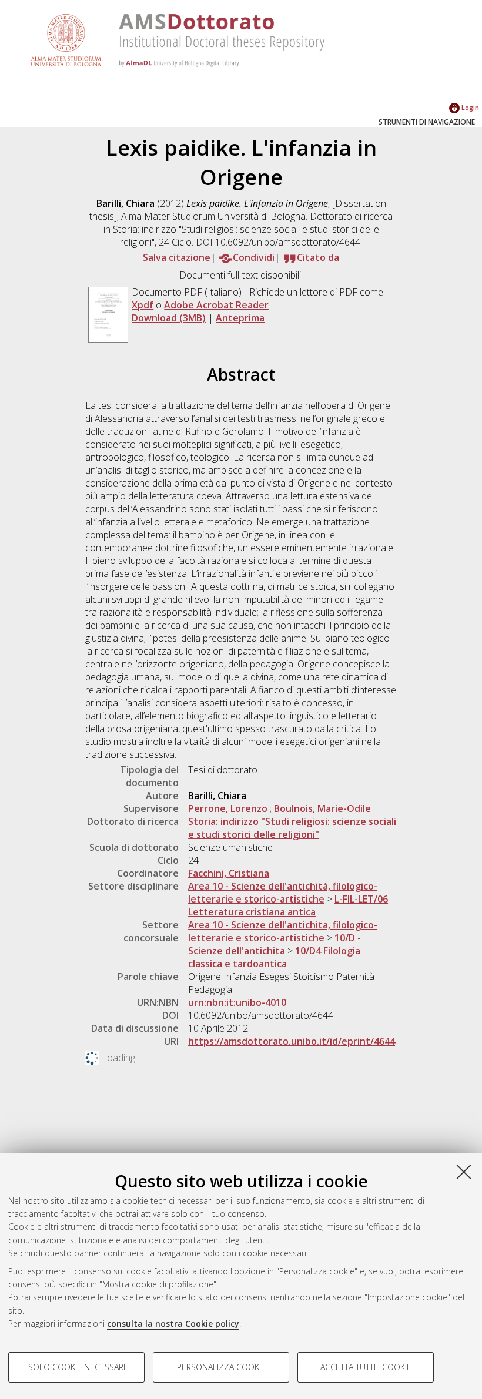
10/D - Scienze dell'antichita (274, 944)
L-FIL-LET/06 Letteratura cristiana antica (288, 905)
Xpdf (142, 304)
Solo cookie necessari (76, 1367)
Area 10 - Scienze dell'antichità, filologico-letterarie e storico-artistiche (282, 892)
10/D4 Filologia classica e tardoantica (274, 957)
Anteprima (240, 317)
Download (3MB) (169, 317)
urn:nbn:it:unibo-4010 (237, 1002)
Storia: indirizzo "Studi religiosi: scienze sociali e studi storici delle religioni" (292, 828)
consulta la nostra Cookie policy (173, 1323)
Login (469, 107)
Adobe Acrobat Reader (216, 304)
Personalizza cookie (221, 1367)
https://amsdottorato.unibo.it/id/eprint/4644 (291, 1041)
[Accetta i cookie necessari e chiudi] (463, 1171)
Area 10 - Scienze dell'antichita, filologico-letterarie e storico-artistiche (282, 931)
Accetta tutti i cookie (365, 1367)
